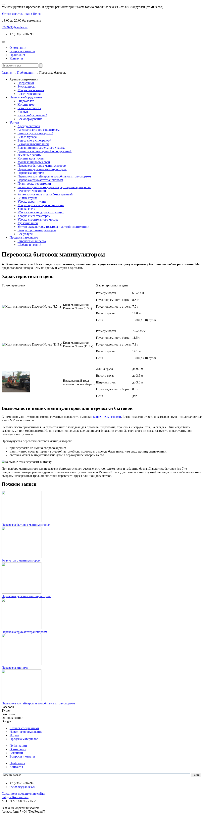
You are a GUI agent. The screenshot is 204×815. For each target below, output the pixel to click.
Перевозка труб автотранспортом (40, 180)
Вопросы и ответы (22, 51)
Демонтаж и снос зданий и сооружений (45, 151)
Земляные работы (29, 154)
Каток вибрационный (32, 115)
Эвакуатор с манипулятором (37, 230)
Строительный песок (32, 241)
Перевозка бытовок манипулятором (42, 165)
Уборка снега (26, 208)
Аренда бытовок (29, 126)
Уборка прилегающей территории (41, 205)
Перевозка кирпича (31, 172)
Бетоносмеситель (29, 108)
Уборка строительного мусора (38, 219)
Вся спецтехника (29, 93)
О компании (18, 47)
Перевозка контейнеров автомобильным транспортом (54, 176)
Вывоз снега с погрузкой (34, 140)
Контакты (16, 58)
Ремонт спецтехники (32, 190)
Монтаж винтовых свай (34, 162)
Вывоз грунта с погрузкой (35, 133)
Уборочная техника (31, 90)
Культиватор (26, 104)
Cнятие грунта (27, 198)
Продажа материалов (24, 237)
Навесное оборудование (26, 97)
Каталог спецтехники (24, 728)
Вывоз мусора (27, 137)
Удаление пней (28, 223)
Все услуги (25, 234)
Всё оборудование (30, 119)
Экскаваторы (26, 86)
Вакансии (16, 753)
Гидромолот (26, 101)
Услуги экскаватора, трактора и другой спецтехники (53, 226)
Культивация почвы (31, 158)
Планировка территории (34, 183)
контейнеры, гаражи (107, 416)
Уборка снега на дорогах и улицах (41, 212)
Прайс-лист (17, 54)
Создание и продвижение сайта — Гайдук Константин (25, 795)
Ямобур (23, 111)
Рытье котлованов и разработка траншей (45, 194)
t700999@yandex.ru (14, 27)
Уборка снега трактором (34, 216)
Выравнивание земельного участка (41, 147)
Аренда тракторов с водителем (39, 129)
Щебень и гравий (29, 244)
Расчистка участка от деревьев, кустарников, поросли (54, 187)
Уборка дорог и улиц (32, 201)
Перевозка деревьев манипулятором (42, 169)
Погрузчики (26, 83)
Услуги (14, 122)
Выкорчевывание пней (33, 144)
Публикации (18, 745)
